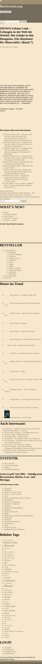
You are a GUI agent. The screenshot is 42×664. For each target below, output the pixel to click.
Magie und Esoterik (11, 512)
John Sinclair (8, 592)
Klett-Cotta (8, 594)
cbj (5, 550)
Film (5, 496)
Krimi (5, 601)
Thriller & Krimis (10, 527)
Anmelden (7, 648)
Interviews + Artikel (11, 218)
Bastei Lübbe (10, 542)
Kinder (11, 266)
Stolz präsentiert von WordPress (26, 663)
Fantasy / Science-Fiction (12, 494)
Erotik (6, 567)
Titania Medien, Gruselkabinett (13, 631)
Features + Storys (10, 220)
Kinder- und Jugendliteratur (13, 508)
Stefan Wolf (7, 627)
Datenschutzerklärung (11, 469)
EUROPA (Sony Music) (11, 571)
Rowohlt (7, 617)
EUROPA (8, 569)
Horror (11, 262)
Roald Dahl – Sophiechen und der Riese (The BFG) (22, 429)
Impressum (8, 16)
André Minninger (8, 540)
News (2, 23)
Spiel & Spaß (8, 523)
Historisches (8, 500)
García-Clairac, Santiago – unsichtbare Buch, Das (21, 433)
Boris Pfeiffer (7, 548)
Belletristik (12, 252)
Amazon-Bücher (10, 250)
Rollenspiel (8, 518)
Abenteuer (7, 488)
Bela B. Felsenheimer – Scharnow (16, 431)
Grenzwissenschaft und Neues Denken (17, 498)
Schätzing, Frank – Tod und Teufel (16, 437)
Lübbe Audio (10, 606)
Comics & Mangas (15, 254)
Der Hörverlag (8, 554)
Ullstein (6, 637)
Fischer (11, 191)
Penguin (6, 608)
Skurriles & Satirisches (12, 521)
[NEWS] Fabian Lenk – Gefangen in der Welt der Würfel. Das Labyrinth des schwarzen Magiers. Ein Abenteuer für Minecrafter (18, 151)
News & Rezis (9, 463)
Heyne (8, 585)
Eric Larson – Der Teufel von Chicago (17, 444)
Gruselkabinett (8, 583)
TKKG (6, 633)
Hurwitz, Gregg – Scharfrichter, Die (16, 435)
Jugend (11, 264)
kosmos (7, 599)
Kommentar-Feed (10, 652)
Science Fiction (8, 619)
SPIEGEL (7, 278)
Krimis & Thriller (14, 268)
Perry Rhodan (9, 610)
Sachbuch (7, 519)
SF (5, 623)
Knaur (7, 596)
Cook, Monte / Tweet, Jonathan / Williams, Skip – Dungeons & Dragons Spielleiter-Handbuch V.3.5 (18, 185)
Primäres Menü (5, 12)
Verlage (6, 467)
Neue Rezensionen (10, 214)
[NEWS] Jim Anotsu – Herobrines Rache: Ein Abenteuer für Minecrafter (18, 163)
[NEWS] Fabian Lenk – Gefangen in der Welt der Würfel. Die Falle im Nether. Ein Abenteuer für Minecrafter (18, 144)
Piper (6, 613)
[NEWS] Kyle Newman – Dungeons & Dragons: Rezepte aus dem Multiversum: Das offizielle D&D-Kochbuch (18, 172)
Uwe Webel (14, 47)
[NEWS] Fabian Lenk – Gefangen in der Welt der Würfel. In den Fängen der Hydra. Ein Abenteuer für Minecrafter (19, 158)
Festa (5, 575)
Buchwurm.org (11, 6)
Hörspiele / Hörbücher (11, 504)
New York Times (10, 276)
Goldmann (9, 580)
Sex (5, 621)
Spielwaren (12, 272)
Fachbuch (12, 256)
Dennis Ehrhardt (9, 552)
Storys (6, 525)
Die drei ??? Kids (9, 558)
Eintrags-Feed (9, 650)
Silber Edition (8, 625)
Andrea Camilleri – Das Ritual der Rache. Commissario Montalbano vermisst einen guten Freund (22, 447)
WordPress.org (9, 654)
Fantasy (6, 573)
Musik (6, 514)
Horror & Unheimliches (12, 502)
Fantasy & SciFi (14, 258)
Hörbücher (12, 260)
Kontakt (7, 18)
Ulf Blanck (7, 635)
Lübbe (7, 603)
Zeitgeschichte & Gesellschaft (14, 529)
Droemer (7, 560)
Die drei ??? (9, 556)
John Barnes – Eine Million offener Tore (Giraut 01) (22, 438)
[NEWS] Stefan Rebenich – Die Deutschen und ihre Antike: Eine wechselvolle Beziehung (17, 195)
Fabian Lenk (4, 191)
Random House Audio (10, 615)
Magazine (7, 510)
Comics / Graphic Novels (13, 492)
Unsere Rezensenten (11, 465)
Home (6, 212)
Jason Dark (8, 590)
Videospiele (13, 274)
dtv (6, 562)
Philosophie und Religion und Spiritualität (18, 516)
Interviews (7, 506)
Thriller (6, 629)
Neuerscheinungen (15, 270)
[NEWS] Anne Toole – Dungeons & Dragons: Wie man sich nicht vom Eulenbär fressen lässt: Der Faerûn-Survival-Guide (16, 178)
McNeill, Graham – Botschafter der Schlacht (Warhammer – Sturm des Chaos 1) (19, 451)
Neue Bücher (8, 216)
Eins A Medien (9, 565)
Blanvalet (9, 545)
